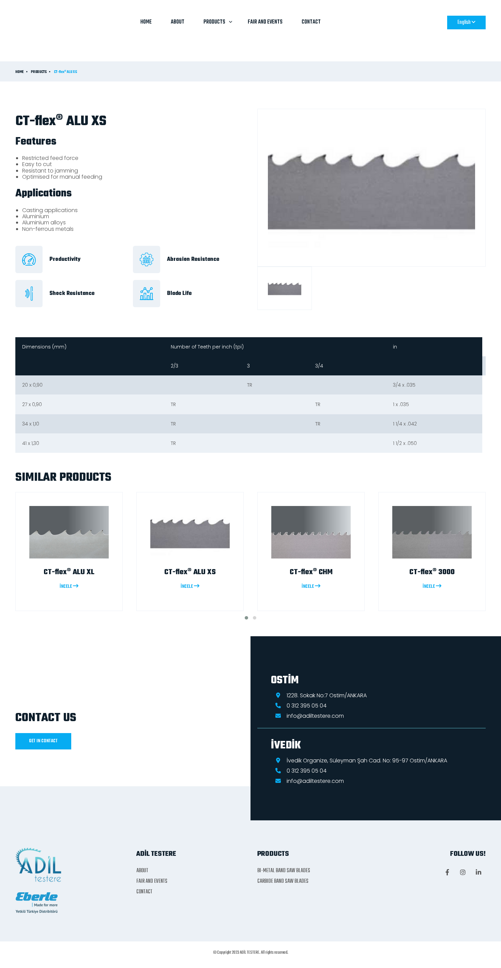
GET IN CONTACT (43, 741)
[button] (246, 617)
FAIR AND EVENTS (265, 22)
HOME (146, 22)
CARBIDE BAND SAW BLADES (282, 881)
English (464, 22)
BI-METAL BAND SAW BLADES (283, 870)
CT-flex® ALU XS (65, 72)
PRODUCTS (214, 22)
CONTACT (311, 22)
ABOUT (177, 22)
